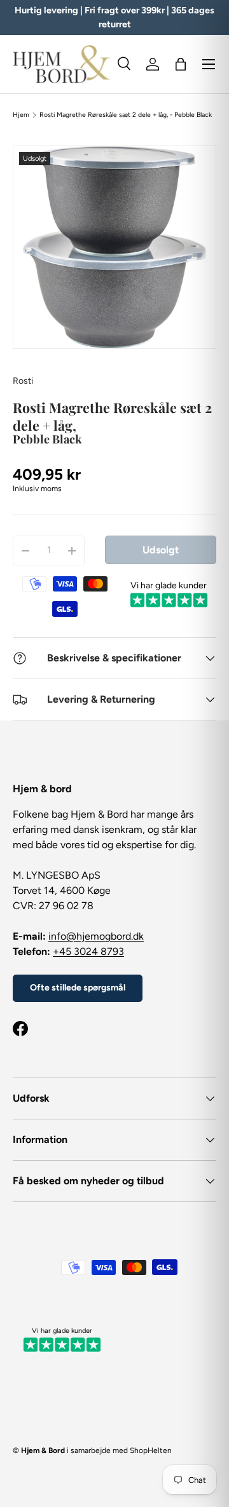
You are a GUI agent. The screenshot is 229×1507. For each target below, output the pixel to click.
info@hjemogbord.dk (96, 936)
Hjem (21, 115)
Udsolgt (160, 550)
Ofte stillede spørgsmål (77, 987)
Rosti (23, 380)
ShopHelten (151, 1450)
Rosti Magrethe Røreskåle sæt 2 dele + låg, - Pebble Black (125, 115)
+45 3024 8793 (88, 951)
